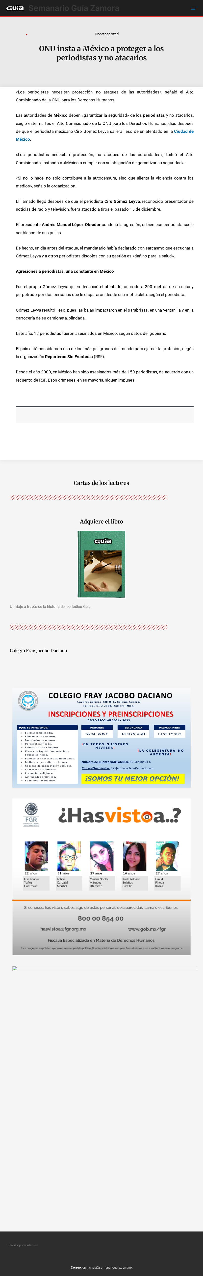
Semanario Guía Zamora (73, 8)
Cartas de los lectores (101, 482)
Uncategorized (107, 34)
